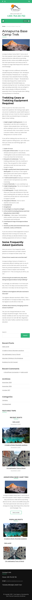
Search (4, 332)
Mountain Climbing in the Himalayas (12, 358)
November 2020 (7, 386)
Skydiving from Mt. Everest (10, 362)
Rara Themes (9, 596)
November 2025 (7, 382)
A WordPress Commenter (11, 372)
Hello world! (5, 347)
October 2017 (6, 390)
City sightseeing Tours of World (11, 354)
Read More (16, 512)
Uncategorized (6, 404)
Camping (5, 400)
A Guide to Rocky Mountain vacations (13, 350)
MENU (25, 21)
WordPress (22, 596)
